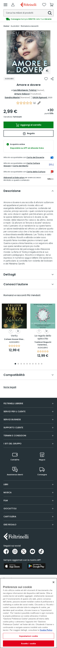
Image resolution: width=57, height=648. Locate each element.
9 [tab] (38, 363)
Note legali (10, 387)
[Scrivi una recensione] (39, 103)
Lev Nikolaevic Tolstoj (24, 90)
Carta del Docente (35, 157)
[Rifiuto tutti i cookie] (53, 582)
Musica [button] (8, 492)
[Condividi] (52, 79)
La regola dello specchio (42, 337)
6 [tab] (30, 363)
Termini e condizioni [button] (15, 435)
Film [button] (6, 500)
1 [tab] (28, 72)
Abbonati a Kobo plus (14, 177)
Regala (31, 133)
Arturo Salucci (22, 93)
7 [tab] (32, 363)
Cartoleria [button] (10, 516)
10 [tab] (41, 363)
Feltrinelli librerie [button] (13, 403)
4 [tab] (24, 363)
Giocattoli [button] (10, 508)
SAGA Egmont (39, 97)
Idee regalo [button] (10, 524)
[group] (28, 19)
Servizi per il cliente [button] (14, 411)
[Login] (12, 4)
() (34, 103)
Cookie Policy (46, 630)
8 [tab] (35, 363)
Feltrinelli (17, 117)
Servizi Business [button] (12, 419)
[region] (28, 613)
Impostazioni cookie (28, 636)
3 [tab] (21, 363)
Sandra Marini (12, 97)
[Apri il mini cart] (51, 4)
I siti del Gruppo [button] (12, 443)
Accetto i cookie (28, 643)
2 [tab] (18, 363)
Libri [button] (6, 484)
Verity (14, 335)
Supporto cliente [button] (13, 427)
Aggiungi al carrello (30, 124)
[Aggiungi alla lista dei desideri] (46, 78)
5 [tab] (27, 363)
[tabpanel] (28, 52)
